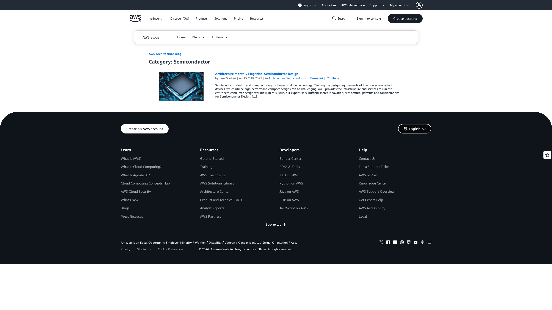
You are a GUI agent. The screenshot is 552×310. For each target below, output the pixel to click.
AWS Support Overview (376, 191)
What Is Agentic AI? (135, 175)
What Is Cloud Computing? (141, 166)
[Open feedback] (547, 155)
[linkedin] (395, 242)
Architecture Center (215, 191)
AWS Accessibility (372, 208)
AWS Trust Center (213, 175)
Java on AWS (289, 191)
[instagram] (402, 242)
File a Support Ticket (374, 166)
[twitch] (409, 242)
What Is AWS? (131, 158)
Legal (363, 216)
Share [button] (335, 78)
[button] (179, 18)
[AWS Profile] (419, 5)
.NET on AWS (289, 175)
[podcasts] (422, 242)
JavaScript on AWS (293, 208)
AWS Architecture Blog (165, 54)
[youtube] (415, 242)
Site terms (144, 249)
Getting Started (212, 158)
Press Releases (132, 216)
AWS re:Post (368, 175)
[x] (381, 242)
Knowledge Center (373, 183)
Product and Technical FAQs (221, 200)
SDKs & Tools (289, 166)
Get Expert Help (371, 200)
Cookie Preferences (170, 249)
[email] (429, 242)
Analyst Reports (212, 208)
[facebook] (388, 242)
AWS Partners (210, 216)
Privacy (125, 249)
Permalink (316, 78)
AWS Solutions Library (217, 183)
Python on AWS (291, 183)
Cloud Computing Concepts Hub (145, 183)
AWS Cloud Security (136, 191)
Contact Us (367, 158)
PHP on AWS (289, 200)
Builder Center (290, 158)
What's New (129, 200)
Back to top (273, 224)
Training (206, 166)
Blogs (125, 208)
